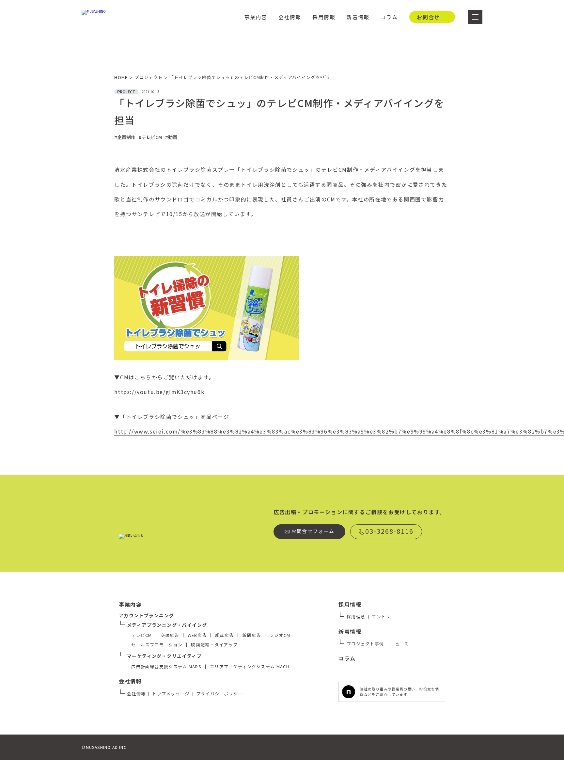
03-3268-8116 (389, 531)
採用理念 (356, 616)
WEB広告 (197, 635)
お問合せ (428, 17)
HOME (123, 77)
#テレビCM (150, 137)
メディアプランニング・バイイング (167, 625)
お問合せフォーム (312, 531)
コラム (389, 17)
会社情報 (289, 17)
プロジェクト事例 (365, 644)
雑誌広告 (224, 635)
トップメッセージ (170, 693)
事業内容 (255, 17)
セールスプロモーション (156, 644)
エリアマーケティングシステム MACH (250, 666)
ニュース (399, 644)
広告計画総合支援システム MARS (166, 666)
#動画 (171, 137)
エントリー (383, 616)
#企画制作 (124, 137)
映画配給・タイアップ (214, 644)
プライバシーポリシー (219, 693)
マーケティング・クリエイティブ (164, 656)
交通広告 (170, 635)
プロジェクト (150, 77)
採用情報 (323, 17)
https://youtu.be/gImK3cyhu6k (159, 392)
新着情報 (357, 17)
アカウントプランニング (146, 615)
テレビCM (141, 635)
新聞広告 (251, 635)
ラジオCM (280, 635)
